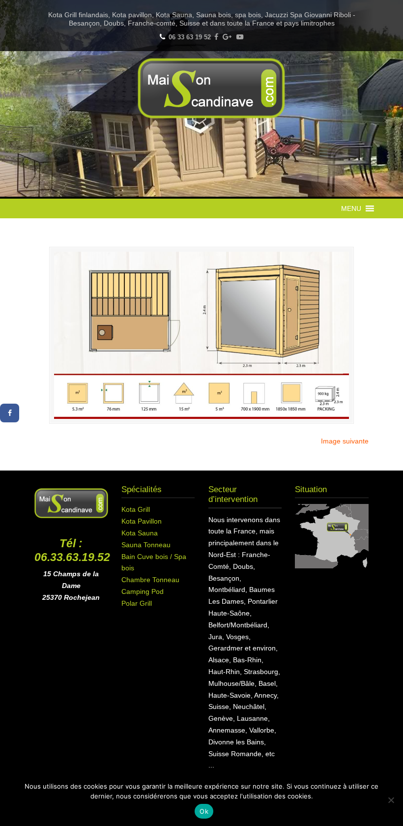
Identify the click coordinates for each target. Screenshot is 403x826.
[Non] (391, 800)
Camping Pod (142, 591)
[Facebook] (216, 37)
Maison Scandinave (211, 88)
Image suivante (345, 441)
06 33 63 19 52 (190, 37)
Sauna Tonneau (146, 545)
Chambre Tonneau (150, 580)
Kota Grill (135, 509)
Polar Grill (136, 603)
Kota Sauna (139, 533)
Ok (204, 811)
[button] (351, 208)
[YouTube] (240, 37)
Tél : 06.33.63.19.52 (72, 550)
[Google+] (227, 37)
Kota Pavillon (141, 521)
